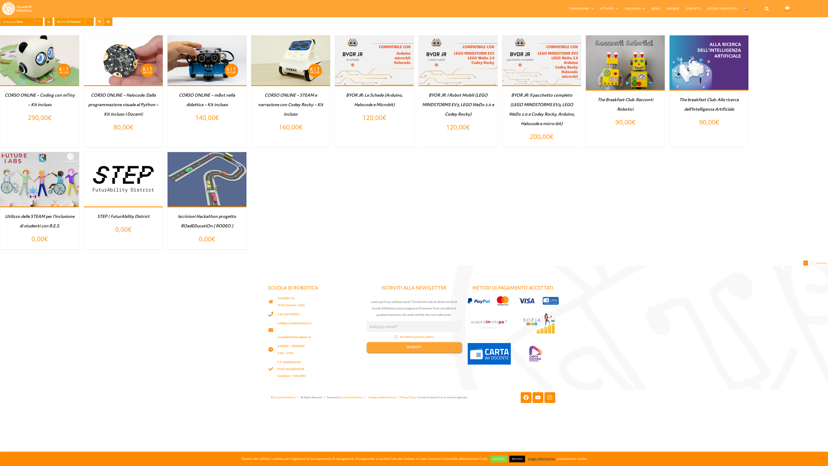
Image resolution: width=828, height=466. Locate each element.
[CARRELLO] (787, 8)
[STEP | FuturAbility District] (123, 156)
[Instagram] (549, 397)
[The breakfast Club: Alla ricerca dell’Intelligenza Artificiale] (709, 39)
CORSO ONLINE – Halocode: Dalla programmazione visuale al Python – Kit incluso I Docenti (123, 104)
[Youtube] (538, 397)
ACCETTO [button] (499, 459)
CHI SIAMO (632, 8)
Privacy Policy (408, 397)
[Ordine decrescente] (48, 21)
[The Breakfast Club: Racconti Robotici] (625, 39)
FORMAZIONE (579, 8)
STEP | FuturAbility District (123, 216)
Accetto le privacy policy (417, 337)
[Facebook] (526, 397)
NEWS (655, 8)
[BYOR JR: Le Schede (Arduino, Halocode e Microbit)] (374, 39)
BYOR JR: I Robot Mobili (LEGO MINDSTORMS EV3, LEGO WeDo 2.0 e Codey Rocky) (458, 104)
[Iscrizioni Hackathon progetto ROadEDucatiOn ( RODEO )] (207, 156)
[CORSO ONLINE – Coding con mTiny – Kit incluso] (39, 39)
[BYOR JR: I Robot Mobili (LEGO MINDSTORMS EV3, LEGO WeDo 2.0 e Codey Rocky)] (458, 39)
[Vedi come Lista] (108, 21)
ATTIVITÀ (607, 8)
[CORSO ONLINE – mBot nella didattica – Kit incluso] (207, 39)
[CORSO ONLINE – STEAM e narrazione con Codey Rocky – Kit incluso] (290, 39)
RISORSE (673, 8)
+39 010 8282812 (289, 314)
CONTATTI (693, 8)
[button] (767, 9)
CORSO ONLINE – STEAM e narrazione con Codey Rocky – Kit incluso (290, 104)
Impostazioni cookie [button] (572, 459)
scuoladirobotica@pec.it (294, 337)
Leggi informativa (541, 459)
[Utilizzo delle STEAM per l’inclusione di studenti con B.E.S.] (39, 156)
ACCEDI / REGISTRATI (722, 8)
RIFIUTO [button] (517, 459)
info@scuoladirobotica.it (294, 323)
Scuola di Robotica (284, 397)
